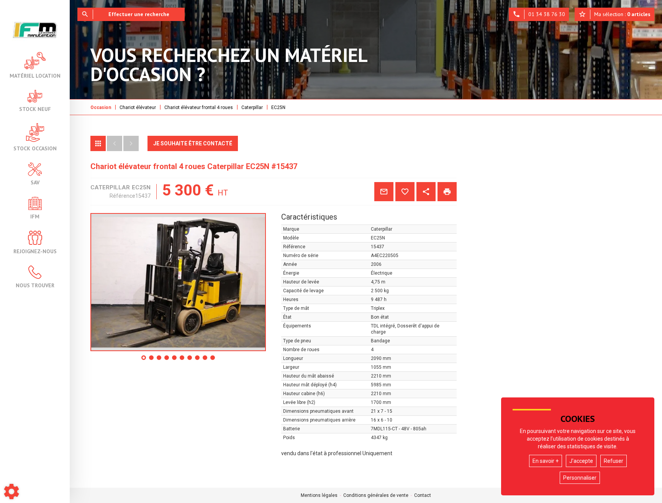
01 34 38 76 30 (539, 14)
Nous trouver (35, 285)
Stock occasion (35, 148)
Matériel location (35, 75)
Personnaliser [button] (579, 478)
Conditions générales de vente (375, 495)
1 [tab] (144, 360)
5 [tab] (174, 360)
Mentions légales (319, 495)
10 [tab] (214, 360)
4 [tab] (167, 360)
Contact (422, 495)
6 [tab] (182, 360)
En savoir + (546, 461)
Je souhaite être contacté (192, 143)
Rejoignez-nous (35, 251)
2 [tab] (151, 360)
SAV (35, 182)
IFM (34, 216)
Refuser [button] (613, 461)
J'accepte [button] (581, 461)
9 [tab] (205, 360)
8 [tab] (197, 360)
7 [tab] (190, 360)
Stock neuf (35, 109)
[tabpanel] (178, 282)
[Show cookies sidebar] (11, 491)
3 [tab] (159, 360)
